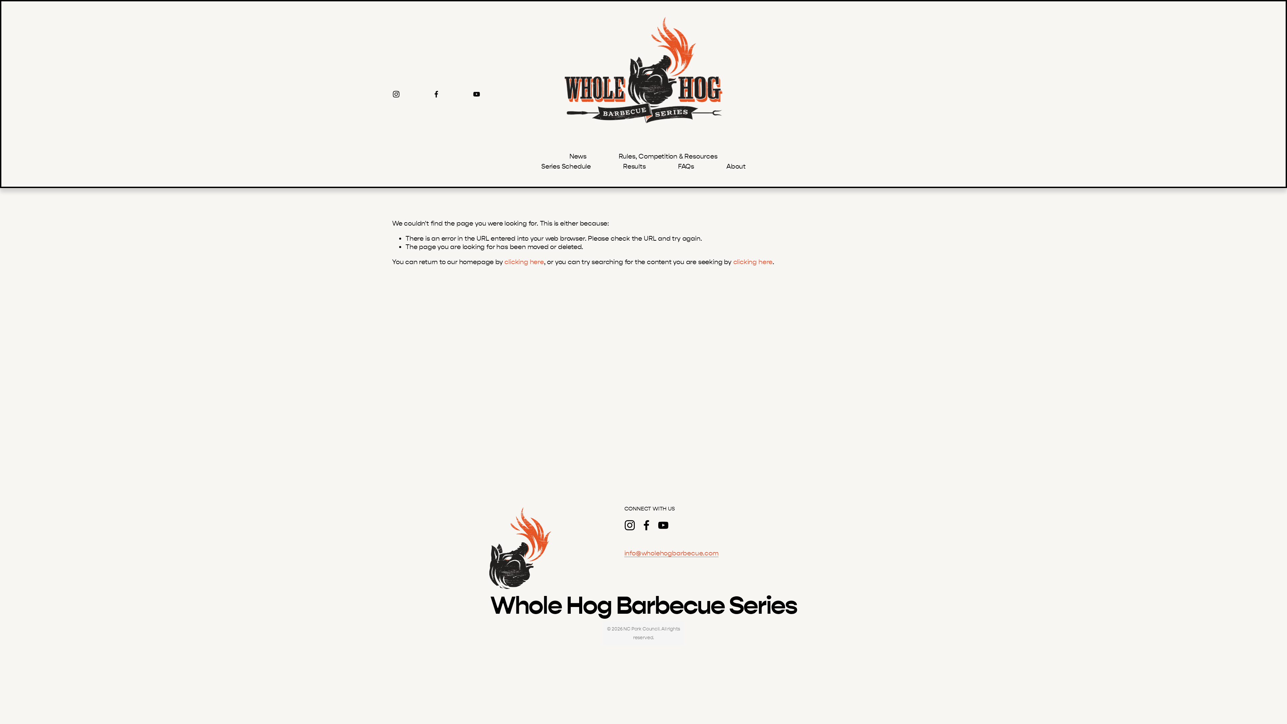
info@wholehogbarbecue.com (671, 553)
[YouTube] (477, 94)
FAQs (686, 166)
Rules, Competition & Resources (668, 156)
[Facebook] (436, 94)
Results (634, 166)
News (577, 156)
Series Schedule (566, 166)
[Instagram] (396, 94)
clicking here (524, 262)
